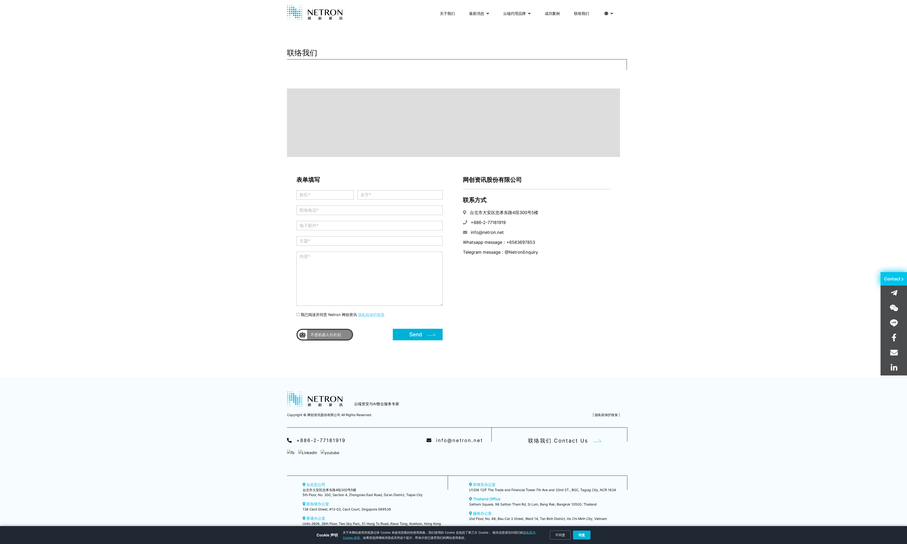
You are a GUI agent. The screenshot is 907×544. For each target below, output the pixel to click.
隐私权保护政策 (371, 314)
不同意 (560, 535)
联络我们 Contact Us (558, 441)
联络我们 (581, 13)
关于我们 (447, 13)
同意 (581, 535)
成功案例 (552, 13)
